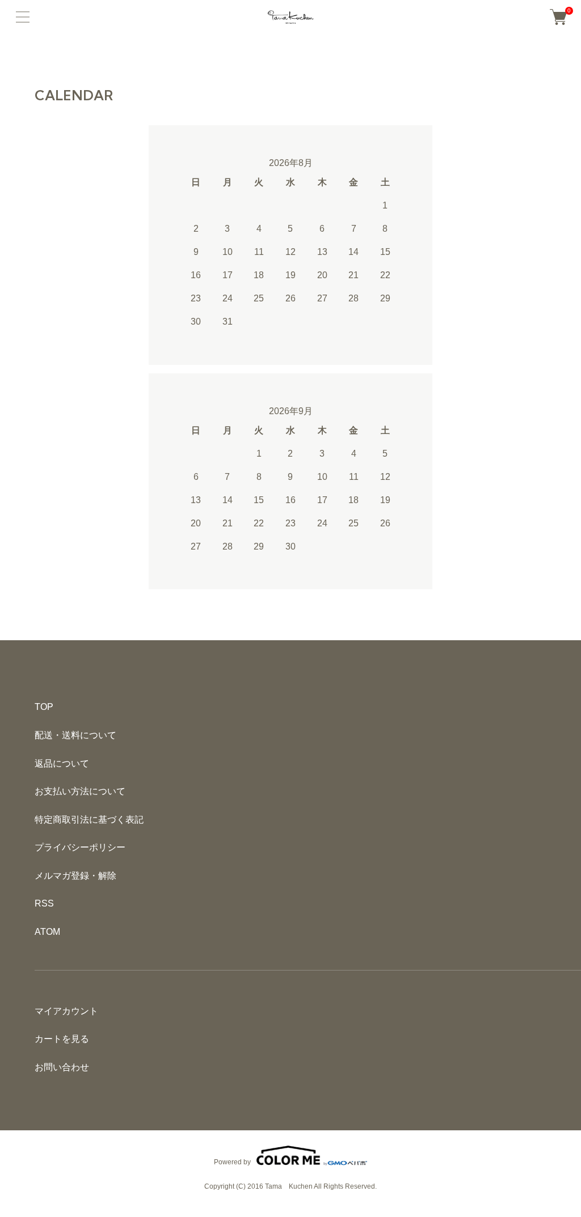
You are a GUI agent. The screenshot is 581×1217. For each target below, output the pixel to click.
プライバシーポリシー (80, 847)
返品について (62, 763)
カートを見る (62, 1039)
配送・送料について (75, 735)
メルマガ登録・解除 (75, 875)
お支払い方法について (80, 791)
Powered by (232, 1161)
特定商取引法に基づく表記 (89, 819)
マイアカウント (66, 1011)
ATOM (47, 932)
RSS (44, 903)
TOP (44, 707)
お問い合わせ (62, 1067)
